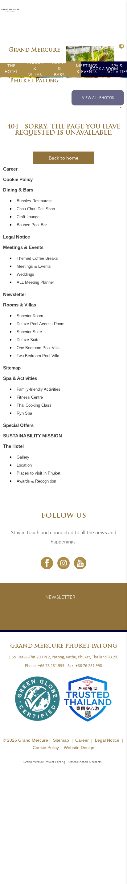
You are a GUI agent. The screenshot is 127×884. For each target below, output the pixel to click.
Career (10, 169)
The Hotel (11, 69)
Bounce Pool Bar (32, 225)
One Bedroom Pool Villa (38, 348)
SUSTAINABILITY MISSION (32, 435)
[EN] (120, 46)
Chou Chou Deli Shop (36, 209)
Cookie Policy (18, 179)
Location (24, 465)
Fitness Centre (30, 397)
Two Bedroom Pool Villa (38, 356)
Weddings (25, 274)
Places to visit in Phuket (38, 473)
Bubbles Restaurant (34, 201)
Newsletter (14, 294)
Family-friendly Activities (38, 389)
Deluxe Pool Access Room (40, 324)
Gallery (23, 457)
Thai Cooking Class (34, 405)
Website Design (79, 747)
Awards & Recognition (36, 481)
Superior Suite (29, 332)
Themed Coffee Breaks (37, 258)
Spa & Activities (20, 378)
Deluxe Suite (28, 340)
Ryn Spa (24, 413)
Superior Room (30, 316)
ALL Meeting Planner (35, 282)
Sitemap (12, 367)
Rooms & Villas (35, 69)
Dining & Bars (59, 69)
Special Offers (18, 425)
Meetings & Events (86, 69)
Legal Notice (16, 236)
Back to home (63, 158)
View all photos (98, 98)
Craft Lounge (28, 217)
